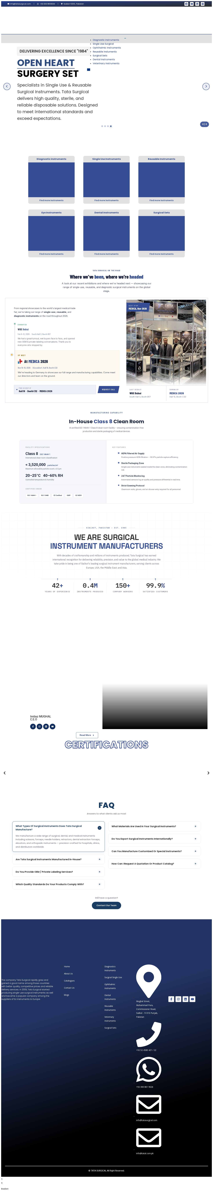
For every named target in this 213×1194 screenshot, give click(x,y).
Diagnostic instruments (106, 40)
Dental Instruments (104, 59)
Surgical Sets (100, 55)
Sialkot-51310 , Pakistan (74, 4)
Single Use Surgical (103, 43)
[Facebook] (186, 4)
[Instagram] (39, 726)
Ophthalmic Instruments (107, 47)
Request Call (108, 389)
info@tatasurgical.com (20, 4)
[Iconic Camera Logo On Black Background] (203, 4)
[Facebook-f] (33, 726)
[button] (5, 773)
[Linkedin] (197, 4)
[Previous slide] (7, 86)
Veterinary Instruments (106, 63)
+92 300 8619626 (47, 4)
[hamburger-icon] (125, 38)
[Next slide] (206, 86)
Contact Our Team (106, 905)
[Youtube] (192, 4)
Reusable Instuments (105, 51)
